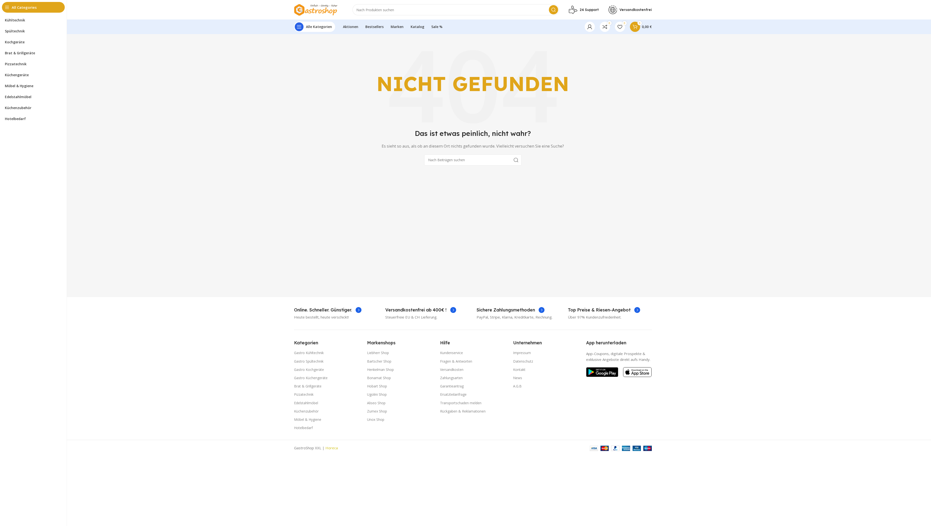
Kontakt (519, 369)
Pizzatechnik (303, 394)
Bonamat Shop (379, 378)
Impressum (522, 352)
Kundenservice (451, 352)
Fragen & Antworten (456, 361)
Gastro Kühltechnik (309, 352)
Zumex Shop (377, 411)
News (517, 378)
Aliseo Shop (376, 403)
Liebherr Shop (378, 352)
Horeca (331, 447)
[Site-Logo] (318, 9)
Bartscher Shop (379, 361)
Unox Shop (375, 419)
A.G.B (517, 386)
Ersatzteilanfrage (453, 394)
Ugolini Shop (377, 394)
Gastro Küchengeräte (311, 378)
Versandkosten (451, 369)
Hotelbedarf (303, 427)
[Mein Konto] (589, 27)
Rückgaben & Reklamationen (463, 411)
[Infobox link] (327, 310)
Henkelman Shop (380, 369)
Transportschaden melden (460, 403)
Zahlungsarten (451, 378)
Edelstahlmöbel (306, 403)
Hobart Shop (377, 386)
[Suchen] (553, 9)
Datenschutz (523, 361)
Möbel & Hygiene (307, 419)
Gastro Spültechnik (308, 361)
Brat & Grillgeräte (308, 386)
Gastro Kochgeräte (309, 369)
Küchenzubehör (306, 411)
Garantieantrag (452, 386)
